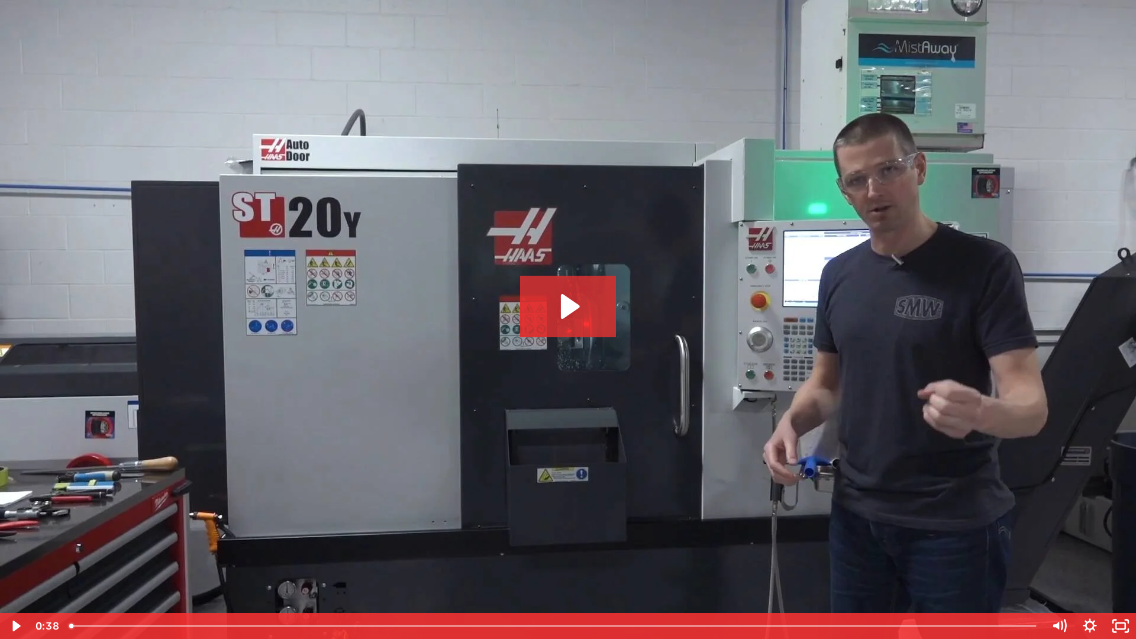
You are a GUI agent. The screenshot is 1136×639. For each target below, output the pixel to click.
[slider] (554, 626)
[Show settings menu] (1089, 626)
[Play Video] (15, 626)
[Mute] (1059, 626)
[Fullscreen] (1120, 626)
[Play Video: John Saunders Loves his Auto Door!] (568, 306)
